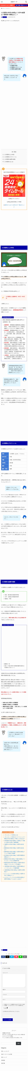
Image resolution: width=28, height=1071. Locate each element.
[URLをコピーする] (25, 956)
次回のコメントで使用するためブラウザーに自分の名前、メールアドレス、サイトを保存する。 (14, 1005)
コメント (5, 972)
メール (5, 994)
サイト (4, 999)
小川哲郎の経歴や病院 (10, 159)
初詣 (4, 1060)
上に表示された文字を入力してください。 (11, 1011)
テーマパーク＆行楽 (7, 1054)
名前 (4, 989)
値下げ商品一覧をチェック (21, 5)
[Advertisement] (14, 40)
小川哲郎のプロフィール (10, 157)
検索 (19, 1043)
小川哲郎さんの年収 (9, 154)
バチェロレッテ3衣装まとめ (11, 835)
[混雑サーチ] (14, 2)
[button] (3, 956)
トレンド (4, 17)
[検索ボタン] (26, 2)
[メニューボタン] (2, 2)
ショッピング (6, 1051)
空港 (4, 1063)
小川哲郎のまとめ (9, 161)
